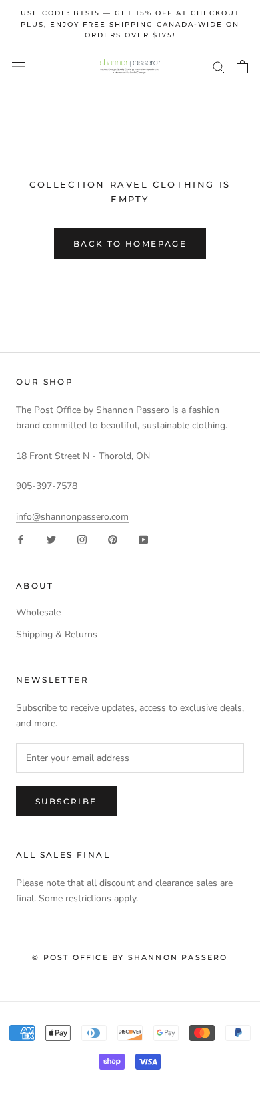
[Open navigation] (18, 67)
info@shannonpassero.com (72, 516)
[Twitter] (51, 539)
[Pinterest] (112, 539)
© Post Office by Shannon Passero (129, 957)
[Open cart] (242, 66)
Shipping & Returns (56, 634)
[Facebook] (20, 539)
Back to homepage (130, 244)
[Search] (219, 66)
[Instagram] (82, 539)
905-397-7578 (46, 486)
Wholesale (38, 612)
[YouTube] (143, 539)
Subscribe (66, 801)
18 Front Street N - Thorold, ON (83, 456)
